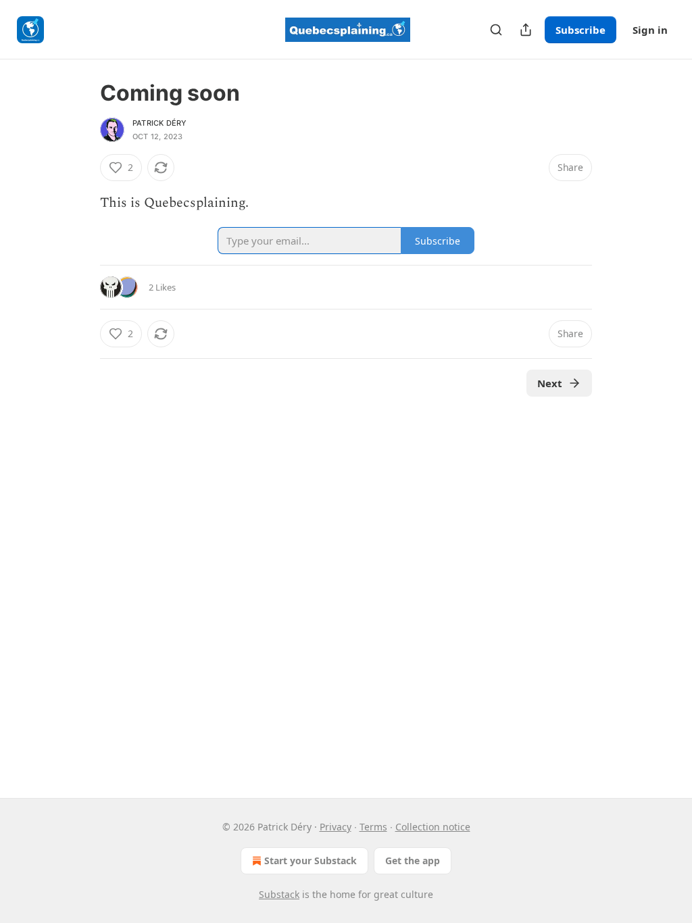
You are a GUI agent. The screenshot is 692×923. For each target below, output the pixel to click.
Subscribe (580, 29)
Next (549, 383)
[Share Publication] (525, 29)
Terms (373, 826)
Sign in (650, 29)
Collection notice (432, 826)
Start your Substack (310, 860)
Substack (279, 894)
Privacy (335, 826)
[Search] (496, 29)
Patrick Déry (159, 123)
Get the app (412, 860)
